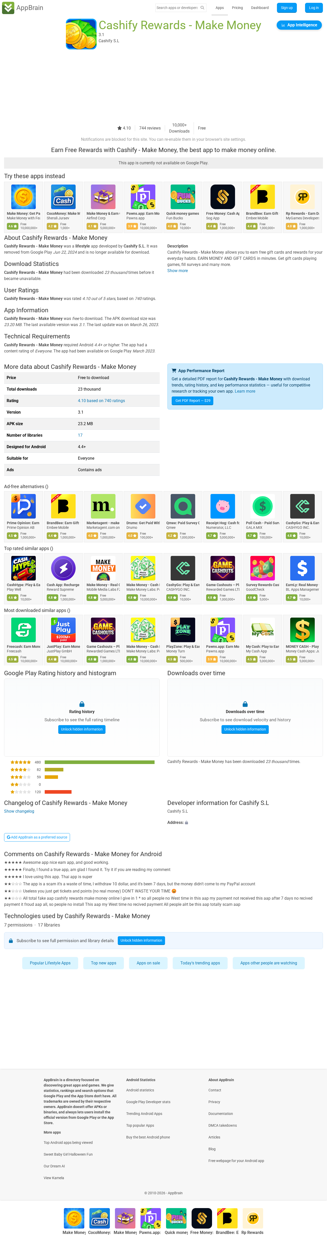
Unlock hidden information (82, 729)
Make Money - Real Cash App (103, 585)
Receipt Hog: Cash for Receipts (222, 523)
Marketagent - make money (103, 523)
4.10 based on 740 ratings (101, 400)
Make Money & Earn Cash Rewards (103, 213)
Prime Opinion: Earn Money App (23, 523)
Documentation (220, 1114)
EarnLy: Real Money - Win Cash (302, 585)
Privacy (214, 1102)
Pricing (237, 8)
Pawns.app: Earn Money (143, 213)
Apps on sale (148, 963)
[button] (245, 823)
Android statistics (140, 1090)
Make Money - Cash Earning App (143, 585)
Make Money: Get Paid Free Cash (23, 213)
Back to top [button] (314, 1190)
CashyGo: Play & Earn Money (302, 523)
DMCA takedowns (222, 1125)
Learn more (245, 391)
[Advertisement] (157, 86)
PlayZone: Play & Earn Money (183, 647)
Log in (314, 8)
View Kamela (54, 1178)
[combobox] (177, 8)
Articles (214, 1137)
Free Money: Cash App (222, 213)
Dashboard (260, 8)
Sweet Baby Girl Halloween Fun (68, 1154)
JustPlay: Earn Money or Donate (63, 647)
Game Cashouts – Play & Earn (222, 585)
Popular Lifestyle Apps (50, 963)
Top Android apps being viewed (68, 1143)
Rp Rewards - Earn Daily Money (302, 213)
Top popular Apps (140, 1125)
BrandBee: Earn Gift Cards (262, 213)
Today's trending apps (200, 963)
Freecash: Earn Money (23, 647)
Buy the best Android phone (148, 1137)
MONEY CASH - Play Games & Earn (302, 647)
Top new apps (103, 963)
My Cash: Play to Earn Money (262, 647)
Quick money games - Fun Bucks (183, 213)
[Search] (202, 8)
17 (80, 435)
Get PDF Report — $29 (193, 401)
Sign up (287, 8)
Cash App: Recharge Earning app (63, 585)
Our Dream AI (54, 1166)
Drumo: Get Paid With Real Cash (143, 523)
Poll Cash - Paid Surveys (262, 523)
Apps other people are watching (268, 963)
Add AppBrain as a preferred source (38, 837)
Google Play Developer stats (148, 1102)
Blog (212, 1149)
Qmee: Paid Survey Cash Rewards (183, 523)
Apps (220, 8)
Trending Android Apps (144, 1114)
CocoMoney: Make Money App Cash (63, 213)
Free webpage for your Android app (236, 1161)
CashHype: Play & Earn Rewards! (23, 585)
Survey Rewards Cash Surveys (262, 585)
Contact (214, 1090)
